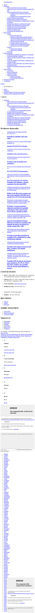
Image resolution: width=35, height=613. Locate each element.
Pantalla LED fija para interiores (15, 18)
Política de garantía (12, 75)
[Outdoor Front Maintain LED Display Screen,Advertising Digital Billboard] (19, 232)
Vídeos (9, 34)
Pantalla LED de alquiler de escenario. (20, 44)
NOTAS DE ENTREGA (17, 78)
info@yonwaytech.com (20, 283)
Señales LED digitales (26, 334)
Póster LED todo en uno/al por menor (17, 7)
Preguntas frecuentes (9, 79)
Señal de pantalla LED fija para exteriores (18, 12)
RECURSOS (7, 32)
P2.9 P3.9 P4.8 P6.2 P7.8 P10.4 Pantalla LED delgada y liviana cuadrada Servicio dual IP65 (17, 182)
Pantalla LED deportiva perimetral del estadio (19, 24)
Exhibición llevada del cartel (8, 336)
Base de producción (12, 72)
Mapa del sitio (4, 333)
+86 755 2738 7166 (9, 350)
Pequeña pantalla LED (14, 337)
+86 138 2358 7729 (9, 352)
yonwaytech (10, 70)
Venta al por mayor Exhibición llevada (10, 334)
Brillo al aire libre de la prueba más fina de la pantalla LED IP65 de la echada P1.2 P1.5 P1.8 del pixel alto (19, 195)
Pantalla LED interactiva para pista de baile (18, 25)
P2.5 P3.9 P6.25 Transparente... (17, 171)
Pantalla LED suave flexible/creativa (16, 28)
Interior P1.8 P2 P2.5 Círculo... (17, 146)
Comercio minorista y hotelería (15, 56)
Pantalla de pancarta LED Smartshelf (16, 26)
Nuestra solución (8, 53)
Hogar (5, 4)
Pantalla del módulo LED (13, 29)
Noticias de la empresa (16, 48)
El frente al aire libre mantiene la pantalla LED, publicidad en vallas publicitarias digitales (19, 237)
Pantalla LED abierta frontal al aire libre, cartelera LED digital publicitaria (19, 248)
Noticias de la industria (16, 50)
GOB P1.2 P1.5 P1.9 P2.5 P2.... (17, 154)
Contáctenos (7, 81)
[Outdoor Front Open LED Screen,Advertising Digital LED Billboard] (19, 243)
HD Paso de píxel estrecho (17, 41)
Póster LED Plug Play (16, 35)
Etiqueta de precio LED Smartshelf (19, 46)
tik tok (5, 403)
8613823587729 (8, 377)
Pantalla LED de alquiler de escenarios (17, 19)
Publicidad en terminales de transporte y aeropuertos (20, 54)
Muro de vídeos (20, 336)
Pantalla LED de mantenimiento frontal (20, 16)
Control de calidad (12, 73)
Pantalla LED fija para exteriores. (19, 43)
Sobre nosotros (8, 69)
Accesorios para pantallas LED (15, 31)
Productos (6, 6)
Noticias (9, 47)
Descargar (9, 51)
